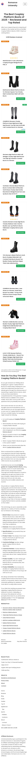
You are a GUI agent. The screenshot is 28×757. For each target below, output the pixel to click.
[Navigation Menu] (25, 4)
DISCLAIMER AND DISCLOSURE (9, 728)
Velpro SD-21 (4, 665)
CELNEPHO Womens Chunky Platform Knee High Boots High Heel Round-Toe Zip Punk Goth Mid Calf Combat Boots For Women (14, 124)
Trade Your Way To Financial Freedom (12, 662)
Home (3, 691)
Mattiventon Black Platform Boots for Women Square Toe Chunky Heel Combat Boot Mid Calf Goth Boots (13, 93)
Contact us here (6, 598)
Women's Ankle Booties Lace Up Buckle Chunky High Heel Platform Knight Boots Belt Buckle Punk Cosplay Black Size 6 (13, 325)
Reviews (3, 693)
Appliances (4, 706)
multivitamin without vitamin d (10, 659)
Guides (3, 701)
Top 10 (3, 704)
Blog (2, 696)
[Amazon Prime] (23, 129)
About (3, 683)
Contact (3, 686)
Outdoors (4, 717)
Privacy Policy (5, 680)
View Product (20, 67)
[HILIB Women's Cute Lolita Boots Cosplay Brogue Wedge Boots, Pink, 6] (14, 49)
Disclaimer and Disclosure (8, 678)
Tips (3, 709)
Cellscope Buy (5, 670)
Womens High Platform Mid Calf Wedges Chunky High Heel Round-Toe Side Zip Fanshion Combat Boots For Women (13, 157)
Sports (3, 712)
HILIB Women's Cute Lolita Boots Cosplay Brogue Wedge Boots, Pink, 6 (13, 63)
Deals (2, 698)
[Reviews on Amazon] (14, 58)
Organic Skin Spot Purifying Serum (10, 667)
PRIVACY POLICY (6, 725)
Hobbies (4, 714)
